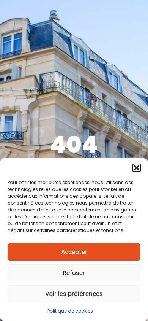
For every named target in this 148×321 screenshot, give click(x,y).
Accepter (74, 252)
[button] (136, 168)
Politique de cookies (70, 311)
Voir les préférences (74, 294)
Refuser (74, 273)
